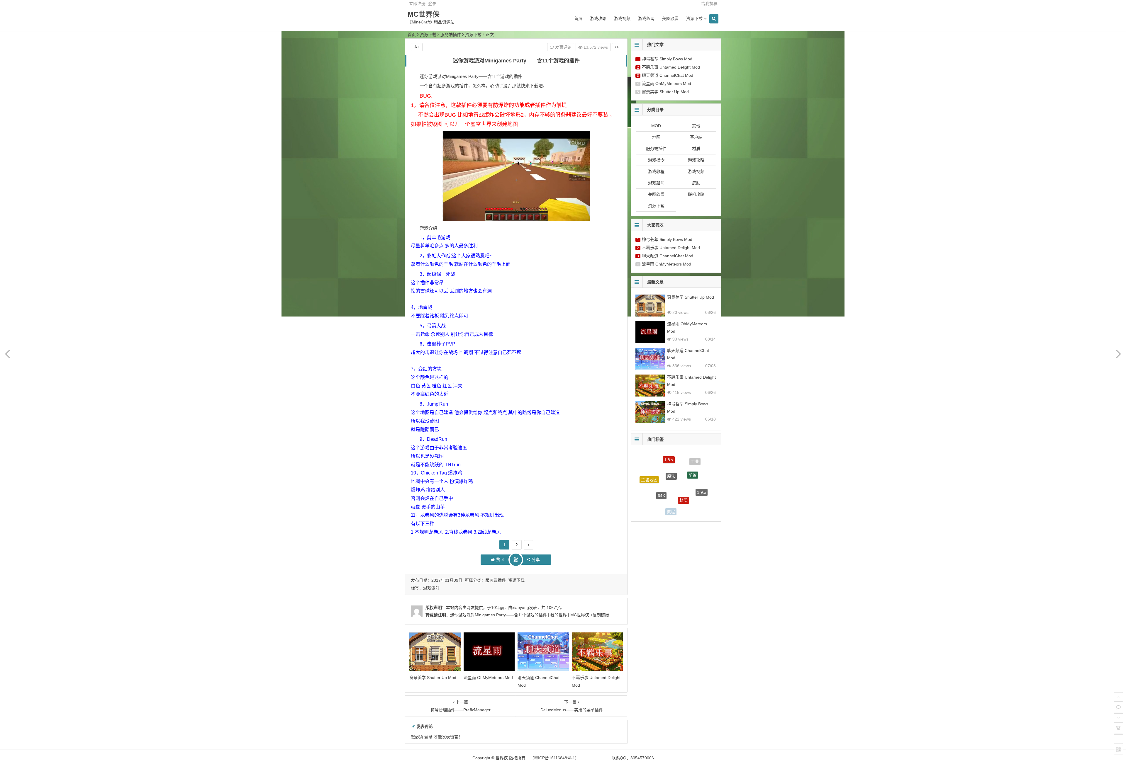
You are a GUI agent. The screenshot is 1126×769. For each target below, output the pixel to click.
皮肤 (696, 183)
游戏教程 (656, 171)
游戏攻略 (598, 18)
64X (661, 472)
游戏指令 (656, 160)
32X (667, 510)
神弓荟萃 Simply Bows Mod (667, 59)
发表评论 (563, 47)
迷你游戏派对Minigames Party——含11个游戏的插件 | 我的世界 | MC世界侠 (519, 615)
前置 (693, 460)
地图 (656, 137)
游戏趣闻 (646, 18)
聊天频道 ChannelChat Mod (667, 75)
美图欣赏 (670, 18)
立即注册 (417, 3)
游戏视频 (622, 18)
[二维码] (1118, 749)
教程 (671, 496)
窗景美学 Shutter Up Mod (432, 677)
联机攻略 (696, 194)
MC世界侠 (424, 14)
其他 (696, 125)
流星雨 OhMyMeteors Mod (488, 677)
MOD (656, 125)
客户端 (696, 137)
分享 (536, 559)
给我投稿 (709, 3)
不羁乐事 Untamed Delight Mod (671, 67)
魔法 (671, 456)
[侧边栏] (616, 47)
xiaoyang (520, 607)
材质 (696, 148)
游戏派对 (431, 588)
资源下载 (694, 18)
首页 (578, 18)
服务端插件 (450, 34)
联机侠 (692, 500)
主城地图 (649, 472)
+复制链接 (599, 615)
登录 (432, 3)
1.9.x (701, 479)
